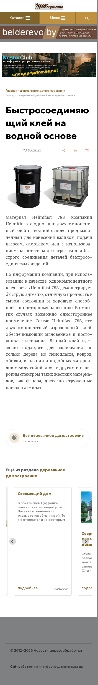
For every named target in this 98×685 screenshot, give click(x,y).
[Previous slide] (12, 541)
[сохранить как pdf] (87, 150)
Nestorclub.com (72, 666)
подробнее (28, 588)
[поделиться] (63, 150)
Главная (11, 91)
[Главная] (49, 6)
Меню (55, 18)
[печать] (75, 150)
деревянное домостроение (41, 91)
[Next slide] (85, 541)
